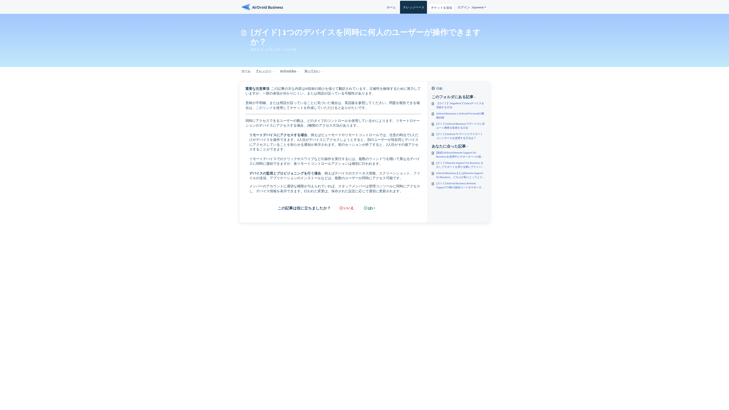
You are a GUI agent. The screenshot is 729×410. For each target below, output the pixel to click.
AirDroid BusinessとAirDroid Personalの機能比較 (460, 115)
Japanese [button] (477, 7)
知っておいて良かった (320, 71)
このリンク (264, 108)
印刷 (439, 88)
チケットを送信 (441, 7)
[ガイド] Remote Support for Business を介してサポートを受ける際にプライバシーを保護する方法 (460, 165)
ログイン (464, 7)
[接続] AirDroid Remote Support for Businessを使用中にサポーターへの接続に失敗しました (460, 155)
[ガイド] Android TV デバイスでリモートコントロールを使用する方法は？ (459, 136)
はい (371, 208)
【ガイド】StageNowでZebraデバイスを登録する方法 (460, 105)
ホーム (391, 7)
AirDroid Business (291, 71)
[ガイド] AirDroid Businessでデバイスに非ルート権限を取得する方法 (460, 125)
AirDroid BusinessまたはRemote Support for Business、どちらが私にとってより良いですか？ (460, 175)
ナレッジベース (413, 7)
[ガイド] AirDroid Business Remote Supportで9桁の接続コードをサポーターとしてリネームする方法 (460, 185)
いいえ (349, 208)
